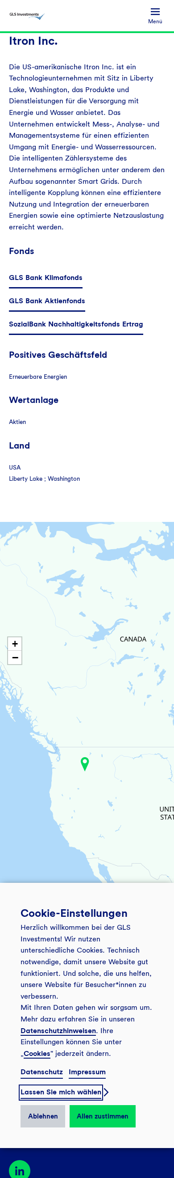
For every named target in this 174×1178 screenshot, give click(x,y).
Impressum (87, 1072)
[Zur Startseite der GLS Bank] (27, 15)
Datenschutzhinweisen (58, 1030)
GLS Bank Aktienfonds (47, 301)
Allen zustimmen (102, 1116)
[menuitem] (155, 16)
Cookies (37, 1053)
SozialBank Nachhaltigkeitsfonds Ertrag (76, 324)
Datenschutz (42, 1072)
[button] (85, 764)
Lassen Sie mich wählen (61, 1092)
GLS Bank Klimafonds (46, 277)
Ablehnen (43, 1116)
